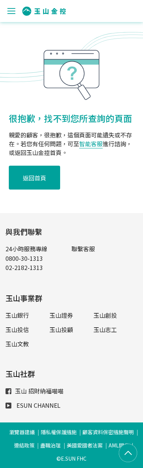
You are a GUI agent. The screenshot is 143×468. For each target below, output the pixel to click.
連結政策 (24, 445)
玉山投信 (17, 329)
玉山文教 (17, 343)
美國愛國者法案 (85, 445)
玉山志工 (105, 329)
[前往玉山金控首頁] (44, 11)
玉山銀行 (17, 315)
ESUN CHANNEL (37, 405)
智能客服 (91, 143)
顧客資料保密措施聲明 (108, 432)
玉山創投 (105, 315)
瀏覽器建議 (22, 432)
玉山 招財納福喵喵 (39, 390)
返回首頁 (34, 177)
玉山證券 (61, 315)
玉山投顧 (61, 329)
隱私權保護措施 (59, 432)
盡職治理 (50, 445)
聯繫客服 (83, 248)
